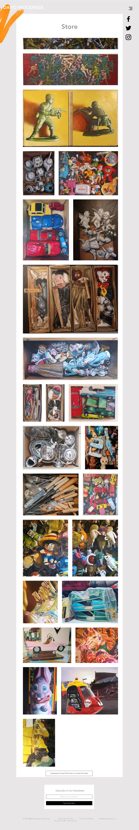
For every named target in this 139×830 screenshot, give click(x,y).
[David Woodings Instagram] (128, 37)
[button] (130, 8)
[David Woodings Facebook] (128, 19)
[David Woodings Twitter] (128, 28)
